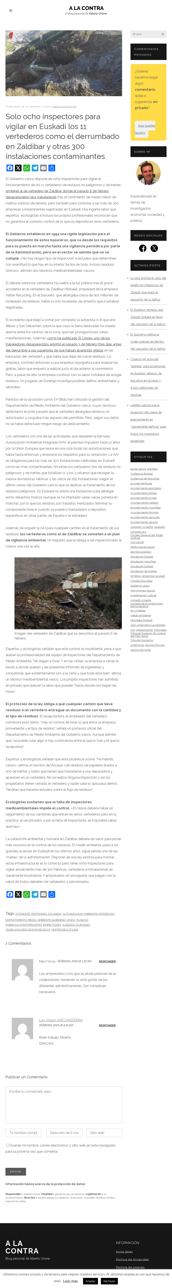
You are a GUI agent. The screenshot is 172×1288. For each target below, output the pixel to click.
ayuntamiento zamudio (145, 517)
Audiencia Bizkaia (141, 473)
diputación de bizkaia (143, 571)
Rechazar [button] (109, 1281)
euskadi (82, 920)
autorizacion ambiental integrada (89, 913)
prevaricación (144, 630)
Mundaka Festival (141, 620)
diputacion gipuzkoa (143, 561)
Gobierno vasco (140, 585)
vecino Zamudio (140, 650)
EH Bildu (135, 576)
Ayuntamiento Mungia (144, 512)
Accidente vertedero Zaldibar (38, 913)
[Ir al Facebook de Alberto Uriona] (142, 249)
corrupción (137, 542)
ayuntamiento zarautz (144, 522)
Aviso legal (124, 1251)
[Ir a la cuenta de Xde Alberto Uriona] (154, 249)
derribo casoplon (140, 551)
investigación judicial (143, 595)
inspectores (52, 924)
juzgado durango (76, 924)
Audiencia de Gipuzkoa (144, 478)
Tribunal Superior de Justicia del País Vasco (148, 634)
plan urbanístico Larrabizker (147, 625)
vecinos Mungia (154, 645)
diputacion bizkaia (141, 556)
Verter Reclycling (64, 929)
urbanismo (137, 645)
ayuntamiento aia (141, 483)
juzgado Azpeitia (140, 600)
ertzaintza (148, 576)
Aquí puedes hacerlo (145, 129)
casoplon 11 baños (141, 527)
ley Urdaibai (138, 610)
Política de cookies (130, 1266)
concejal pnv (138, 531)
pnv (132, 630)
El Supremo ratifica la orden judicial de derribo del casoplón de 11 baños (147, 341)
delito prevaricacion (142, 547)
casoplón (159, 527)
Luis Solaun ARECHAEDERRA (61, 1020)
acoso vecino (138, 469)
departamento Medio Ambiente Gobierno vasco (40, 920)
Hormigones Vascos (142, 590)
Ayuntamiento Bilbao (143, 493)
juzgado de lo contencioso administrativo (146, 605)
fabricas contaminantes (23, 924)
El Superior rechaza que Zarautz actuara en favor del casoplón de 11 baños (147, 317)
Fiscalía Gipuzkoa (141, 580)
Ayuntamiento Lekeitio (144, 502)
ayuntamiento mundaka (145, 507)
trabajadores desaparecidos (27, 929)
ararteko (152, 469)
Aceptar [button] (90, 1281)
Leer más (70, 1281)
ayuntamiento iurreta (143, 498)
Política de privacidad (132, 1259)
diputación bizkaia (141, 566)
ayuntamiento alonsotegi (145, 488)
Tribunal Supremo (141, 640)
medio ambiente (64, 106)
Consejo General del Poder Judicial (146, 536)
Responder (107, 961)
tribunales (160, 630)
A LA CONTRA (27, 1249)
